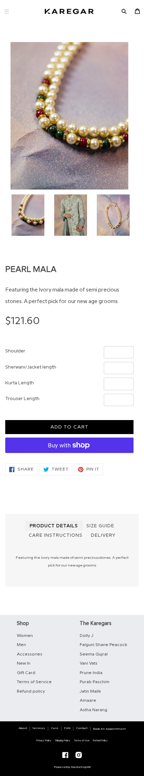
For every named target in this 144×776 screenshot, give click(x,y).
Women (25, 636)
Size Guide (100, 526)
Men (21, 645)
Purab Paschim (94, 682)
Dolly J (86, 636)
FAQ (67, 728)
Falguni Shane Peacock (103, 645)
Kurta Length (19, 383)
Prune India (91, 673)
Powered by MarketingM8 (72, 767)
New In (23, 663)
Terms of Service (34, 682)
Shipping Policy (62, 741)
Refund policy (31, 691)
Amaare (88, 700)
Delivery (103, 535)
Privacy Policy (43, 741)
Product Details (54, 526)
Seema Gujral (94, 654)
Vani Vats (89, 663)
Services (39, 728)
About (23, 728)
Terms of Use (81, 741)
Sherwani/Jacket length (30, 367)
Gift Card (26, 673)
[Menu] (6, 11)
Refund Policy (100, 741)
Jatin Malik (90, 691)
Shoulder (15, 351)
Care (54, 728)
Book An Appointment (109, 729)
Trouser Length (22, 399)
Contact (81, 728)
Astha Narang (93, 710)
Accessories (29, 654)
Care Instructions (55, 535)
